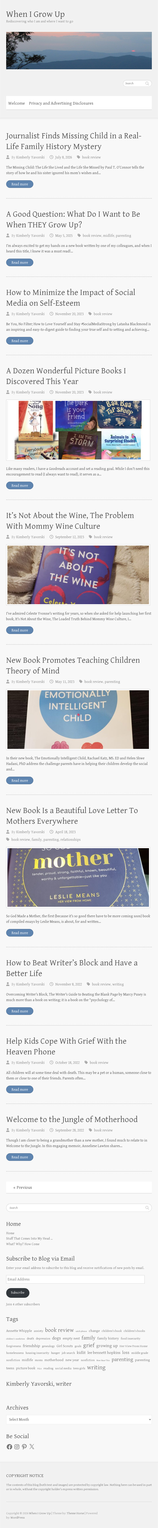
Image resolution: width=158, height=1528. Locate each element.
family (37, 839)
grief (88, 1345)
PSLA (39, 1368)
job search (68, 1353)
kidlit (81, 1352)
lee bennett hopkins (103, 1352)
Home (10, 1233)
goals (78, 1346)
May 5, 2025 (64, 236)
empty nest (71, 1338)
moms (39, 1360)
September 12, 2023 (69, 537)
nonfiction (88, 1360)
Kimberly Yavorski (30, 157)
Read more (20, 184)
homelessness (15, 1353)
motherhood (54, 1360)
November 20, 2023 (69, 314)
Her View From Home (134, 1346)
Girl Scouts (65, 1346)
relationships (70, 839)
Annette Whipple (19, 1331)
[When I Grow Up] (79, 48)
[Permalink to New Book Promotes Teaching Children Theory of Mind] (78, 719)
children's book (112, 1331)
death (30, 1338)
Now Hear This (103, 1360)
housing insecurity (37, 1353)
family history (108, 1338)
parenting (123, 236)
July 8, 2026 (63, 157)
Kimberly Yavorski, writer (39, 1383)
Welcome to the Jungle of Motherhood (72, 1119)
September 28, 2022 (69, 1130)
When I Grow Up (35, 14)
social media (63, 1368)
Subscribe (17, 1293)
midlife (108, 236)
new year (72, 1360)
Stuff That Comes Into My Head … (29, 1239)
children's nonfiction (15, 1339)
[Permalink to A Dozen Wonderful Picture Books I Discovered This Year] (78, 430)
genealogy (48, 1346)
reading (48, 1368)
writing (118, 984)
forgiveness (13, 1346)
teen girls (79, 1368)
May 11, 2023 (64, 682)
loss (125, 1352)
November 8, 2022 (68, 984)
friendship (31, 1346)
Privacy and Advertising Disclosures (61, 103)
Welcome (16, 103)
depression (43, 1338)
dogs (56, 1338)
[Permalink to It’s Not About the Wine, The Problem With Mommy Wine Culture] (78, 574)
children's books (134, 1331)
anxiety (38, 1331)
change (94, 1331)
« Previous (22, 1187)
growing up (107, 1345)
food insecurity (130, 1338)
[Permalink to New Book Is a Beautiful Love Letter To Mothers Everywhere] (78, 877)
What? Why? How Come (23, 1244)
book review (91, 157)
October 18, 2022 (67, 1063)
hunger (55, 1353)
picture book (25, 1368)
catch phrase (81, 1331)
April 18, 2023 (65, 832)
